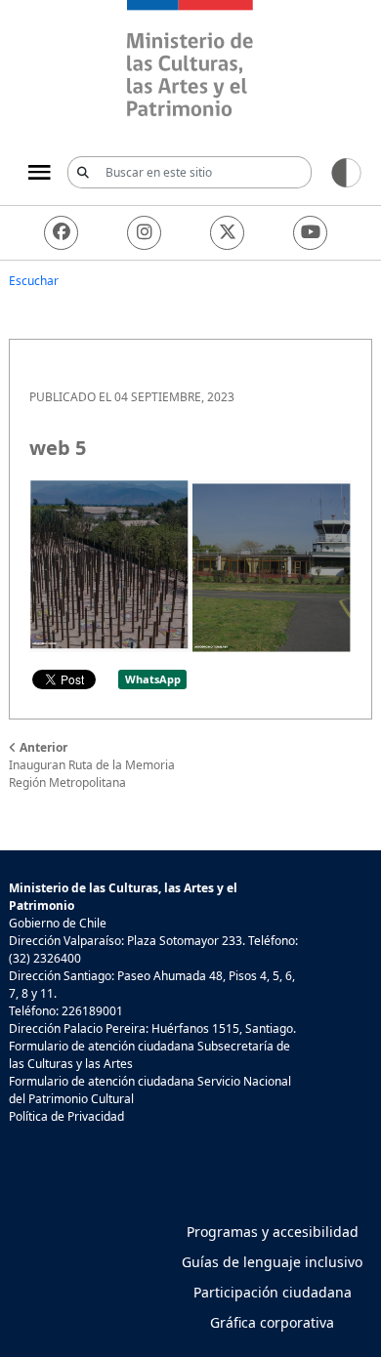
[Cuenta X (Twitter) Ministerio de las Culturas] (227, 233)
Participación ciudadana (272, 1292)
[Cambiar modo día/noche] (346, 171)
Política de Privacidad (66, 1116)
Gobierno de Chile (57, 923)
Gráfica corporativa (272, 1322)
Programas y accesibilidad (273, 1231)
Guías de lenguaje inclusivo (272, 1262)
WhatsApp (153, 679)
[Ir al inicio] (190, 61)
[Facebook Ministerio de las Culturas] (61, 233)
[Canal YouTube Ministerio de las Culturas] (310, 233)
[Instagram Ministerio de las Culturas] (144, 233)
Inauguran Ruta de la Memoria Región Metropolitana (92, 765)
